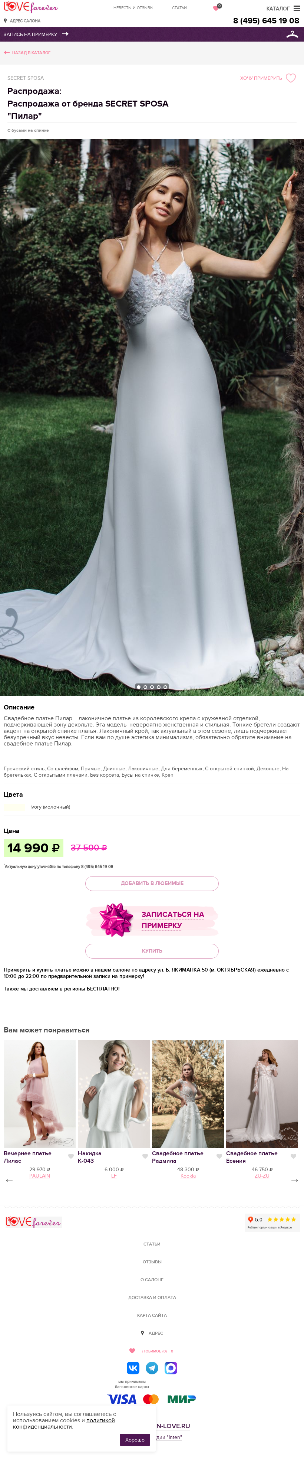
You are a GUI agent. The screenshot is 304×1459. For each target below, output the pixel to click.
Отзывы (152, 1262)
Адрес (156, 1333)
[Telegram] (152, 1368)
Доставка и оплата (152, 1297)
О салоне (152, 1280)
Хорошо (135, 1440)
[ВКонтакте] (133, 1368)
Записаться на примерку (173, 920)
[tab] (139, 687)
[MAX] (171, 1368)
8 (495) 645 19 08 (266, 21)
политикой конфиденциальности (64, 1423)
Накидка (90, 1157)
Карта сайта (152, 1315)
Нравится (71, 1156)
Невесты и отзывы (133, 8)
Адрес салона (25, 21)
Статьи (179, 8)
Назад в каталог (31, 52)
